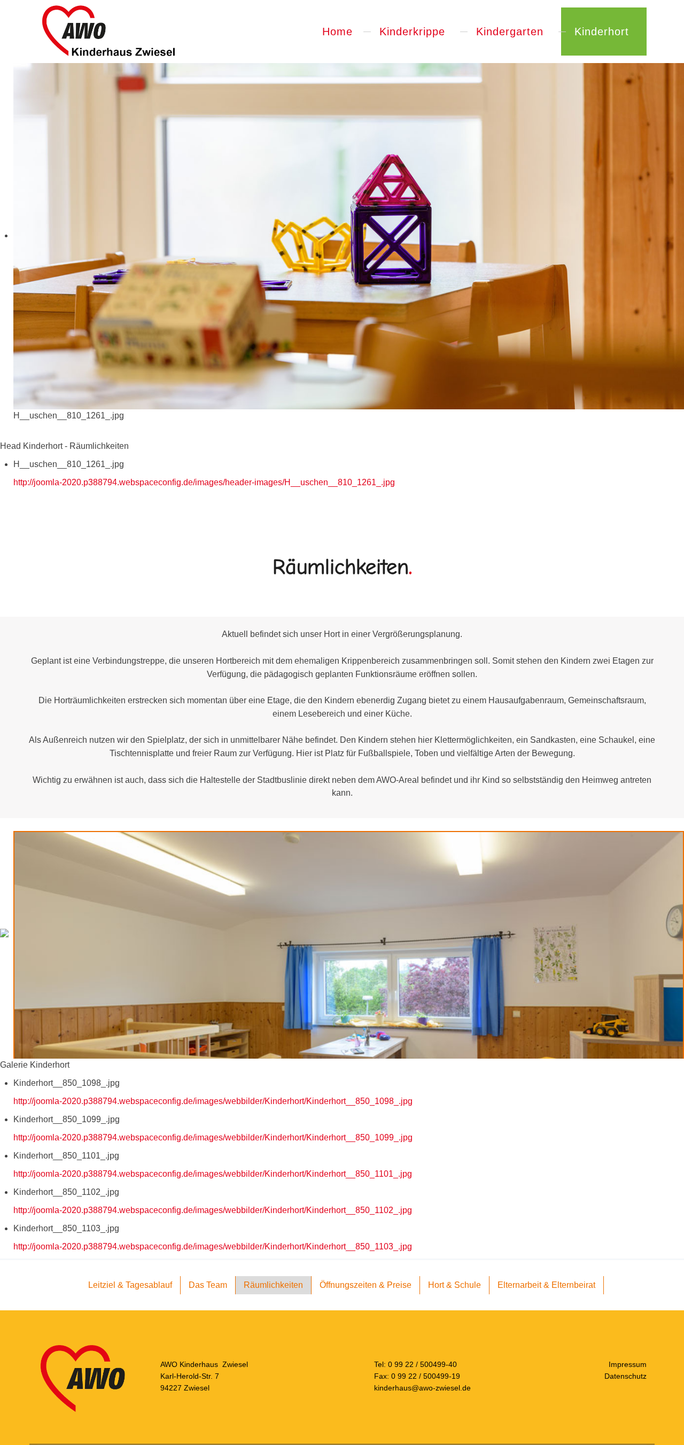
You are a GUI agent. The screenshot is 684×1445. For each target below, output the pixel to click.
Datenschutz (625, 1376)
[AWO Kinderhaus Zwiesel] (107, 31)
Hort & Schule (454, 1284)
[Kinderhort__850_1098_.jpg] (348, 1054)
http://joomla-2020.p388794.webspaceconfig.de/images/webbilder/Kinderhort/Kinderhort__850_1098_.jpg (213, 1101)
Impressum (628, 1364)
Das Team (208, 1284)
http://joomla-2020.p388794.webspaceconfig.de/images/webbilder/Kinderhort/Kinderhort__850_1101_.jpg (212, 1173)
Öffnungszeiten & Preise (365, 1284)
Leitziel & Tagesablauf (130, 1284)
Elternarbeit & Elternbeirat (546, 1284)
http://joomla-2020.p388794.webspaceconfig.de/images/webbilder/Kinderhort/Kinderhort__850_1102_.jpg (212, 1210)
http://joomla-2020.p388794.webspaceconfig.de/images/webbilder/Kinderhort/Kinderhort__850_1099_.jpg (213, 1137)
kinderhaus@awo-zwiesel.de (422, 1387)
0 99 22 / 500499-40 (422, 1364)
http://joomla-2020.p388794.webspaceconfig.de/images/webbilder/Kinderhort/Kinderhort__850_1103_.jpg (212, 1246)
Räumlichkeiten (273, 1284)
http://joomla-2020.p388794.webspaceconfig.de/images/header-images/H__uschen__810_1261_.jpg (204, 482)
